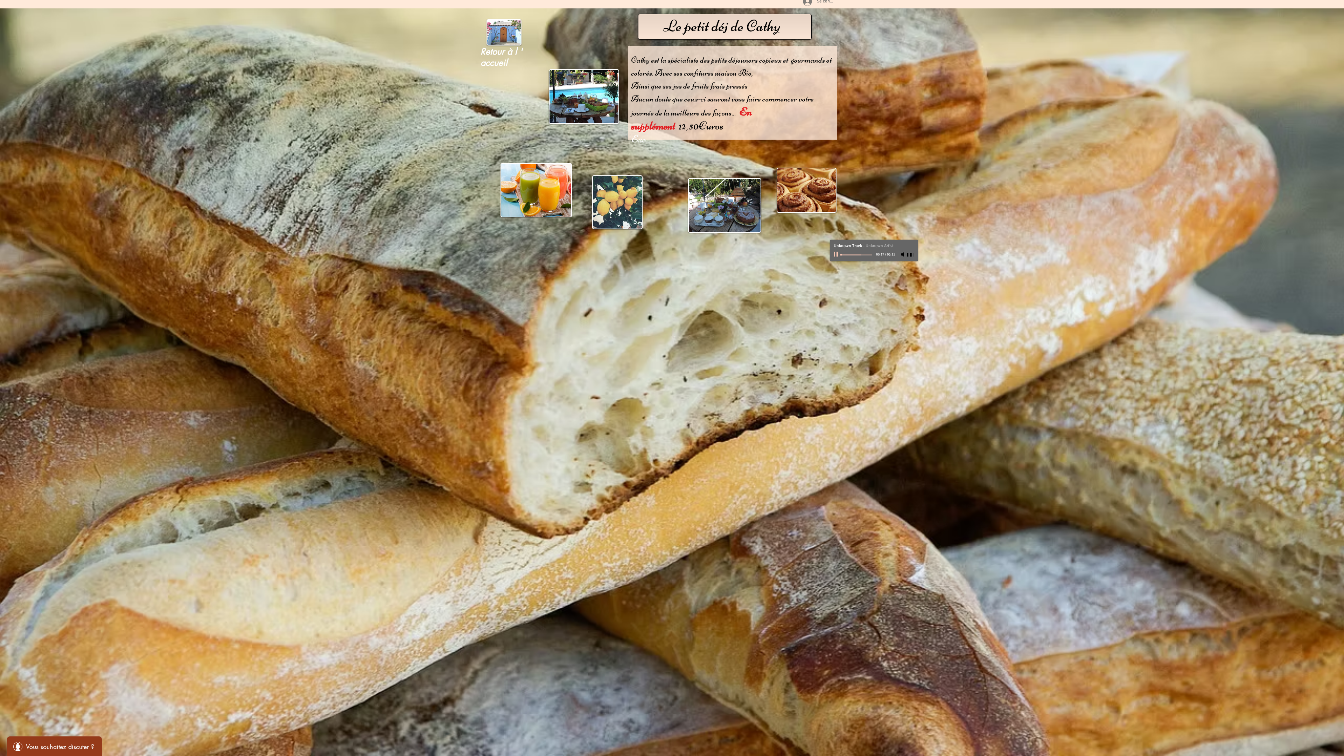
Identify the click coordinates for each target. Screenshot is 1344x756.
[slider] (910, 255)
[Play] (836, 254)
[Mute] (902, 254)
